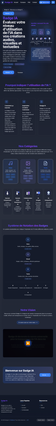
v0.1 (28, 420)
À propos (20, 72)
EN (53, 2)
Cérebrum (12, 420)
